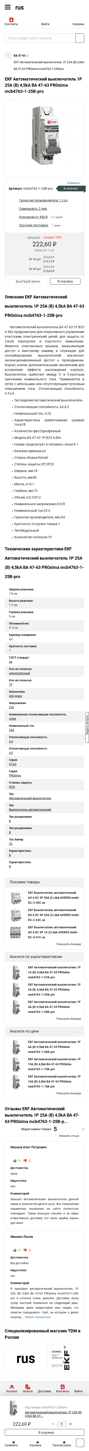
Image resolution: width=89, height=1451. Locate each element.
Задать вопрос (87, 725)
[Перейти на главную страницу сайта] (35, 7)
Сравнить (11, 1445)
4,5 (11, 753)
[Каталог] (8, 7)
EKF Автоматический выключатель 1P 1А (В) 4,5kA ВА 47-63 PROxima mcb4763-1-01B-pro (54, 972)
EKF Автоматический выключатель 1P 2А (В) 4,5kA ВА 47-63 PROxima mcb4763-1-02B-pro (54, 989)
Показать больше (68, 944)
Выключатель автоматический (30, 809)
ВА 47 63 (20, 55)
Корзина (78, 24)
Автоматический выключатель (30, 798)
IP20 (12, 787)
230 (11, 707)
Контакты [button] (11, 24)
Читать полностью (38, 1317)
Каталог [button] (12, 1391)
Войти (45, 24)
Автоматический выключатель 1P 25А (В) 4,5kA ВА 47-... (53, 1414)
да (10, 662)
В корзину (65, 281)
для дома (15, 696)
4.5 (11, 741)
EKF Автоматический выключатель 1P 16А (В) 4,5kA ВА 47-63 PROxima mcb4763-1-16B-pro (54, 1081)
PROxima (15, 775)
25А (11, 730)
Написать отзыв (69, 1135)
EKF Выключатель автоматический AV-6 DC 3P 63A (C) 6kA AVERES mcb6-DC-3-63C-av (54, 915)
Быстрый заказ (28, 281)
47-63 (12, 764)
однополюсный (19, 673)
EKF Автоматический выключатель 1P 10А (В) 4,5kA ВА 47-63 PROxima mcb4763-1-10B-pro (54, 1064)
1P (11, 684)
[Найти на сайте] (79, 38)
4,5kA (12, 718)
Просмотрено (62, 1445)
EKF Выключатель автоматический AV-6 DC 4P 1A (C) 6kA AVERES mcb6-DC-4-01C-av (53, 932)
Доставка (44, 1391)
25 (10, 843)
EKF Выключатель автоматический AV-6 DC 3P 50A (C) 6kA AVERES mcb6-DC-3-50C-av (54, 897)
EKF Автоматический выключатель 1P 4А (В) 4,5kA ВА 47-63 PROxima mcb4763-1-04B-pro (54, 1007)
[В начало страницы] (80, 1443)
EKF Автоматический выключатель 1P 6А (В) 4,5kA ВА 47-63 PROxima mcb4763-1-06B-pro (54, 1047)
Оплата (28, 1391)
